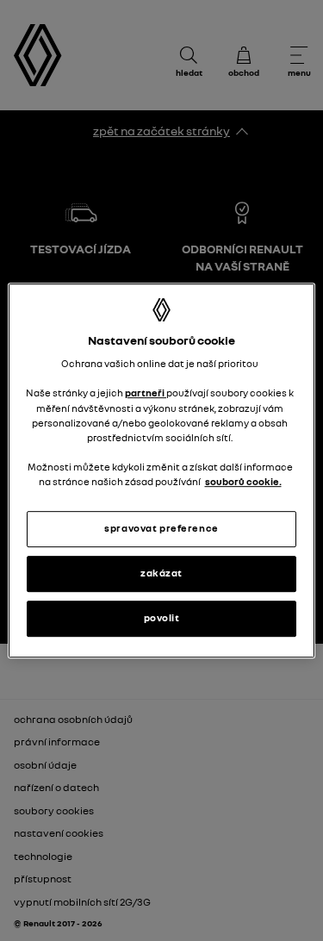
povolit (162, 618)
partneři (145, 394)
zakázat (161, 573)
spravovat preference (161, 528)
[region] (161, 470)
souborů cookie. (243, 482)
